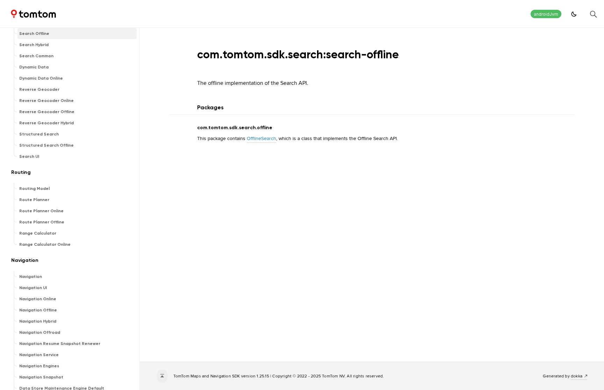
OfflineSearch (261, 138)
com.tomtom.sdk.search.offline (234, 128)
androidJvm (546, 14)
